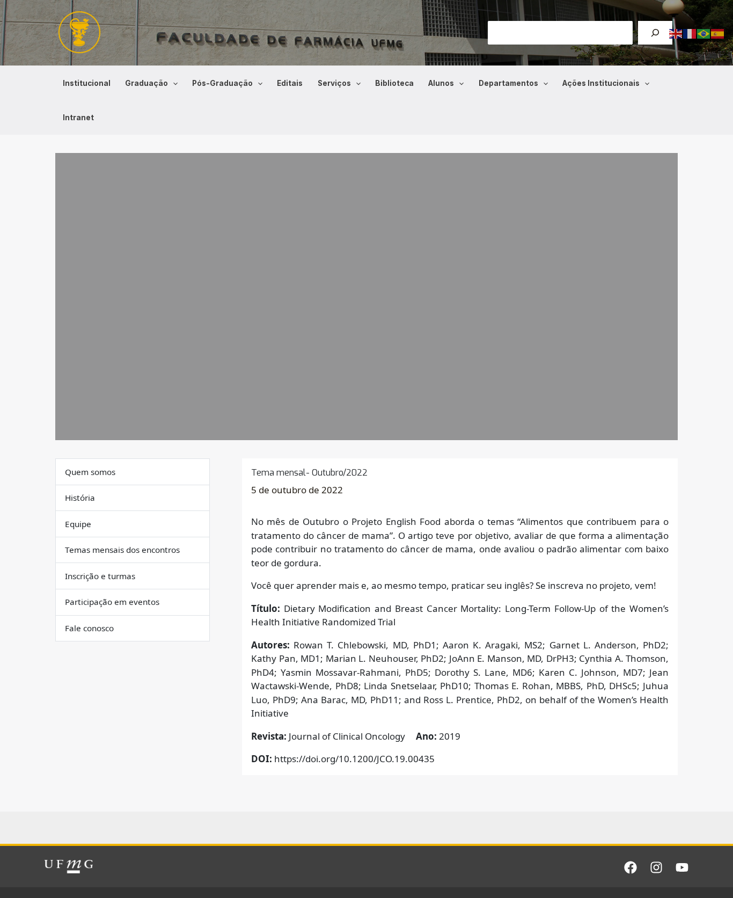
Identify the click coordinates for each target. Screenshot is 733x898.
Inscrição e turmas (100, 576)
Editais (290, 83)
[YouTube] (682, 867)
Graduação (146, 83)
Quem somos (90, 471)
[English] (676, 33)
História (80, 497)
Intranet (78, 117)
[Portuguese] (704, 33)
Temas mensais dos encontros (122, 550)
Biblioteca (394, 83)
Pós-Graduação (222, 83)
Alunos (441, 83)
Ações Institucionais (601, 83)
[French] (690, 33)
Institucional (87, 83)
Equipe (78, 524)
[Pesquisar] (655, 33)
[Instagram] (656, 867)
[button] (173, 83)
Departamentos (508, 83)
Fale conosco (89, 628)
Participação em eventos (112, 602)
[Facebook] (630, 867)
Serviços (334, 83)
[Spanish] (718, 33)
